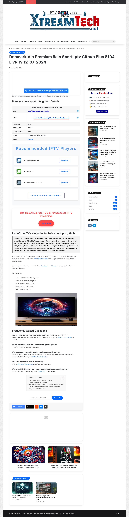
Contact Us (68, 2)
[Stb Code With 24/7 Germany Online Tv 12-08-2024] (22, 488)
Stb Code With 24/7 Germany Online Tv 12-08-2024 (21, 496)
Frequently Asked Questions (37, 389)
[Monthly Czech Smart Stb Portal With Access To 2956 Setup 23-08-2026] (93, 178)
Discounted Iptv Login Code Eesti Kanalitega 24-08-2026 (108, 164)
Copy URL (57, 398)
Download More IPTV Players (46, 195)
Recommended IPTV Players (39, 382)
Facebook (44, 266)
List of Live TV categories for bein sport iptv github (44, 386)
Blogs (73, 41)
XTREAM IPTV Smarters (40, 357)
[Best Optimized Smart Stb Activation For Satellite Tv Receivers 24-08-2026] (93, 154)
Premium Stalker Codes (31, 48)
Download (64, 160)
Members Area (82, 41)
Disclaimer (77, 2)
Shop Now (46, 223)
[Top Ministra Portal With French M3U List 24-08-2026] (93, 142)
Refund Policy (115, 2)
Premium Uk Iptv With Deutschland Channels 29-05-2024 (45, 497)
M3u (39, 41)
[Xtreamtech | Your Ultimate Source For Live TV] (65, 20)
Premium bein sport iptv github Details (40, 380)
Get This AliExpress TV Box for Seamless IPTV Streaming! (46, 384)
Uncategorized (93, 197)
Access (30, 139)
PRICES (23, 41)
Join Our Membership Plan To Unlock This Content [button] (51, 118)
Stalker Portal (48, 41)
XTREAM (31, 41)
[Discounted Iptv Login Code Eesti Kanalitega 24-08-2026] (93, 166)
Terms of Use (86, 2)
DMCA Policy (95, 2)
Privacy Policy (105, 2)
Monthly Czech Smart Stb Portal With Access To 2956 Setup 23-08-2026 (108, 175)
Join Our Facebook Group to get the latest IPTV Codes (47, 91)
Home (16, 41)
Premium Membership (25, 364)
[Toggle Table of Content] (62, 377)
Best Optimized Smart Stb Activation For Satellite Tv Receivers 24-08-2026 (108, 152)
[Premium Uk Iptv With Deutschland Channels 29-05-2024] (46, 488)
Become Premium (102, 111)
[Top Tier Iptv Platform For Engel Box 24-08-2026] (93, 131)
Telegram (54, 266)
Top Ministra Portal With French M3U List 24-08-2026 (107, 140)
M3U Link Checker (63, 41)
